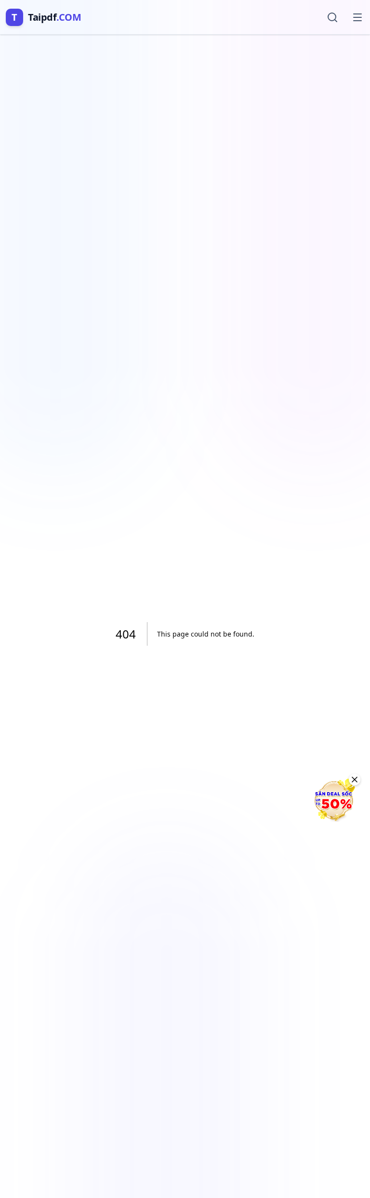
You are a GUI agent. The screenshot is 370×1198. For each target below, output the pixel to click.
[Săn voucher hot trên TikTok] (334, 800)
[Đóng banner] (354, 779)
